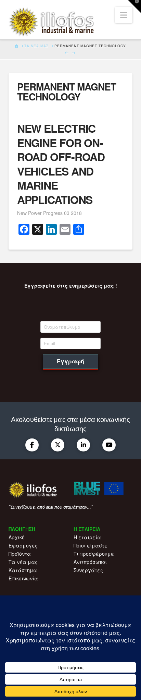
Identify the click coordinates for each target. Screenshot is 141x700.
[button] (123, 15)
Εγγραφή (70, 361)
